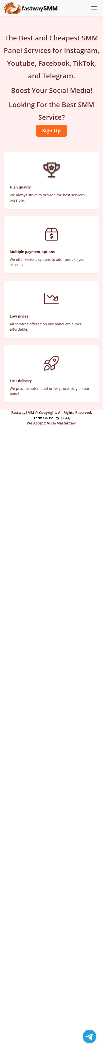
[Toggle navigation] (94, 8)
